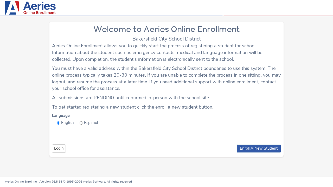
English (67, 122)
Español (91, 122)
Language (61, 115)
